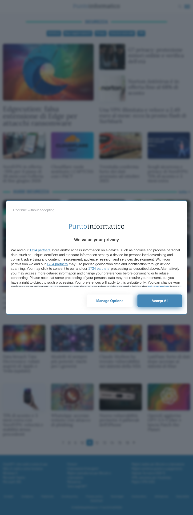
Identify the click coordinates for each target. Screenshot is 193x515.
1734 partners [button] (40, 250)
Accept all (160, 301)
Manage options (109, 301)
